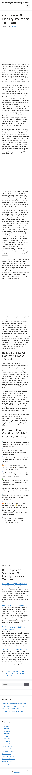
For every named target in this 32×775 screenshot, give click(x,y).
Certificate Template (19, 671)
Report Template (7, 761)
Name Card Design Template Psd (14, 673)
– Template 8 (6, 744)
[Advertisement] (16, 46)
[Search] (26, 685)
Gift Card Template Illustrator (14, 584)
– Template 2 (6, 728)
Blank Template (6, 749)
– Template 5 (6, 736)
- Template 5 (8, 671)
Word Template (6, 764)
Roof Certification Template (14, 605)
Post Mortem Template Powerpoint (12, 711)
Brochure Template (8, 751)
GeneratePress (16, 772)
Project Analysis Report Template (12, 714)
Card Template (6, 754)
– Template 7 (6, 741)
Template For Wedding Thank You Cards (14, 703)
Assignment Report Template (11, 709)
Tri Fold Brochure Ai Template (14, 649)
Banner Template (7, 746)
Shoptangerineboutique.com (15, 2)
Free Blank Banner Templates (13, 676)
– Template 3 (6, 731)
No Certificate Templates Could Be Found (14, 706)
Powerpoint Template (8, 759)
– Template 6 (6, 739)
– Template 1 (6, 726)
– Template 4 (6, 733)
